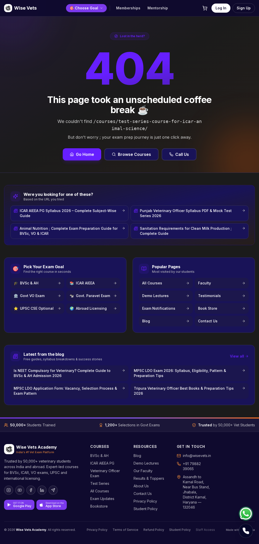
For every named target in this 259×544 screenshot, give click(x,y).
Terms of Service (125, 530)
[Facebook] (30, 490)
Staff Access (205, 530)
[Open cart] (204, 8)
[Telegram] (53, 490)
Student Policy (146, 509)
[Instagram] (8, 490)
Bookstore (99, 506)
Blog (137, 455)
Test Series (99, 483)
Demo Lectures (146, 463)
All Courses (99, 491)
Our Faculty (143, 471)
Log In (220, 8)
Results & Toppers (149, 478)
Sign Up (244, 8)
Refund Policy (153, 530)
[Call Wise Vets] (246, 531)
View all (237, 356)
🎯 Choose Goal (84, 8)
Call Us (182, 154)
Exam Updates (102, 498)
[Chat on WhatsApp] (246, 514)
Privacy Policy (145, 501)
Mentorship (157, 8)
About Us (141, 486)
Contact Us (143, 493)
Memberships (128, 8)
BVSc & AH (99, 455)
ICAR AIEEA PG (102, 463)
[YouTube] (19, 490)
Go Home (85, 154)
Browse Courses (134, 154)
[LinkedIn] (42, 490)
